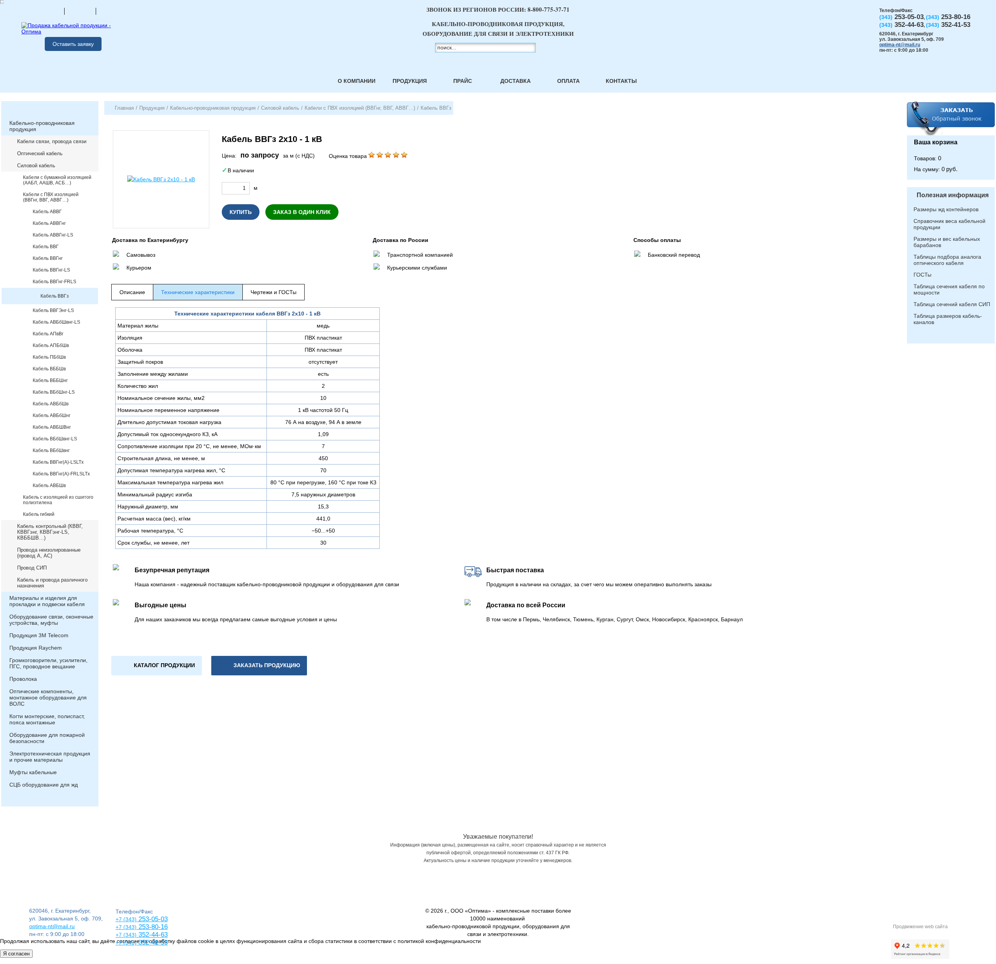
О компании (356, 81)
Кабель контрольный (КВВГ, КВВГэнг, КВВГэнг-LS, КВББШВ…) (50, 532)
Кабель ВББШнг (50, 380)
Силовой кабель (36, 165)
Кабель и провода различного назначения (52, 583)
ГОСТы (922, 275)
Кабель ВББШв (49, 369)
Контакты (621, 81)
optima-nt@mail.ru (899, 44)
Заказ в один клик (302, 212)
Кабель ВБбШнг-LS (54, 392)
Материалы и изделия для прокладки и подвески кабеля (47, 601)
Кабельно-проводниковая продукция (42, 126)
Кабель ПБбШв (49, 357)
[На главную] (48, 11)
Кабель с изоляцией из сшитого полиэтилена (58, 499)
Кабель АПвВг (48, 334)
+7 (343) (126, 942)
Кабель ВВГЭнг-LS (53, 310)
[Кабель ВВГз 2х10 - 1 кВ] (161, 179)
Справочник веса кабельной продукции (949, 224)
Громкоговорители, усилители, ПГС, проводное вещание (48, 663)
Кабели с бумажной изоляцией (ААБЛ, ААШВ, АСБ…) (57, 180)
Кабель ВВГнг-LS (51, 270)
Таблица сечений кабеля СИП (952, 304)
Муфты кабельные (33, 772)
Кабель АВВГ (47, 211)
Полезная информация (953, 195)
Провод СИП (32, 568)
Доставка (515, 81)
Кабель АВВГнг (49, 223)
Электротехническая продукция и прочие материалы (49, 756)
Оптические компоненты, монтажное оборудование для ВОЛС (48, 697)
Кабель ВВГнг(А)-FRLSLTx (61, 474)
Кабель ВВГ (46, 246)
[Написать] (111, 11)
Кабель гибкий (38, 514)
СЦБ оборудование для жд (43, 785)
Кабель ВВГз (54, 296)
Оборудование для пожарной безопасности (47, 738)
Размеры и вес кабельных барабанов (947, 242)
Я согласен (16, 954)
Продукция (410, 81)
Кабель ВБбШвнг (51, 450)
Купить (241, 212)
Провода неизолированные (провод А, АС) (49, 553)
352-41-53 (152, 942)
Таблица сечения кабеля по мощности (949, 289)
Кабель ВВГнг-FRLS (54, 281)
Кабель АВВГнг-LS (53, 235)
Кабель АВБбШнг (51, 415)
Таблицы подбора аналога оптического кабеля (947, 260)
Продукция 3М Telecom (38, 635)
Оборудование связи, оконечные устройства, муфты (51, 619)
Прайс (462, 81)
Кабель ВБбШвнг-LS (55, 439)
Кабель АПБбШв (51, 345)
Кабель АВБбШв (50, 404)
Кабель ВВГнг (48, 258)
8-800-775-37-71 (549, 9)
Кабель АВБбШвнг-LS (56, 322)
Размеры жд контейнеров (946, 209)
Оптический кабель (40, 153)
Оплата (568, 81)
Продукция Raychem (35, 648)
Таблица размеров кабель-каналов (948, 319)
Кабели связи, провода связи (51, 141)
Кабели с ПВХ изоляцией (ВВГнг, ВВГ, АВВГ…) (51, 197)
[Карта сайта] (80, 11)
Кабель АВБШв (49, 485)
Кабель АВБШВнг (52, 427)
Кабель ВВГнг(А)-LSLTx (58, 462)
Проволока (23, 679)
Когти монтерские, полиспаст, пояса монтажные (47, 719)
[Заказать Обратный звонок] (951, 118)
